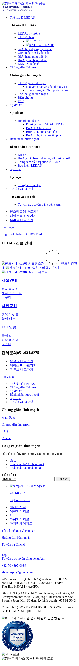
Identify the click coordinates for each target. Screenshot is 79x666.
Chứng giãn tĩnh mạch (24, 387)
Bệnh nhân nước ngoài (24, 394)
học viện (15, 398)
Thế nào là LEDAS (22, 383)
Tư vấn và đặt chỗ (21, 402)
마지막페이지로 (21, 523)
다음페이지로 (19, 519)
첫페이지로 (18, 507)
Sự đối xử (16, 391)
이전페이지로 (19, 511)
